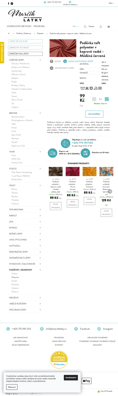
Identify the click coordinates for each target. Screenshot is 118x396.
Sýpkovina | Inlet (18, 145)
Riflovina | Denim (19, 74)
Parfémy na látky (19, 53)
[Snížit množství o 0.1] (92, 99)
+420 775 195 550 (53, 3)
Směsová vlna (17, 162)
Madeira (15, 78)
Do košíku (93, 114)
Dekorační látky (18, 252)
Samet (14, 96)
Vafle (14, 124)
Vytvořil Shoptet (105, 391)
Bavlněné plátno (18, 116)
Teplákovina (16, 209)
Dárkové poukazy (19, 47)
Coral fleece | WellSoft (21, 176)
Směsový (15, 203)
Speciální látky (17, 310)
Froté (14, 131)
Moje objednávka (19, 345)
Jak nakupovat (19, 337)
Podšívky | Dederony (20, 270)
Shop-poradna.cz (24, 393)
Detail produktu (55, 206)
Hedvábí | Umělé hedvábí (22, 89)
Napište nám (20, 341)
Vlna (12, 151)
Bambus (15, 196)
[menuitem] (19, 26)
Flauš (14, 155)
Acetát (14, 280)
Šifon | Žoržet (17, 99)
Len (11, 221)
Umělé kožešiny (17, 303)
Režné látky (15, 233)
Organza (15, 107)
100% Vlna (16, 159)
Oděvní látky (16, 60)
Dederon (15, 291)
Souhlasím (71, 377)
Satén (14, 92)
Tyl (13, 103)
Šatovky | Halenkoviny (21, 63)
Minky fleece (17, 179)
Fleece (13, 168)
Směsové (15, 288)
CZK (109, 3)
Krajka (14, 81)
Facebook (84, 329)
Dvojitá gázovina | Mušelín (22, 120)
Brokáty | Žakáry (18, 85)
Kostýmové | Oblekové (21, 67)
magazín (96, 345)
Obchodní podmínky (96, 337)
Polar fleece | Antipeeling (22, 172)
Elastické (15, 284)
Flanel (14, 127)
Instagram (107, 329)
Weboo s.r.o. (38, 393)
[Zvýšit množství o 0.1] (105, 99)
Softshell (14, 246)
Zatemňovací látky (19, 258)
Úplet (12, 185)
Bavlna (13, 113)
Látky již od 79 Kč (18, 41)
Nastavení (12, 387)
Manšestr (15, 138)
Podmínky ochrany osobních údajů (97, 341)
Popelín (15, 142)
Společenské (17, 71)
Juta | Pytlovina (18, 239)
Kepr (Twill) (16, 135)
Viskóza (15, 192)
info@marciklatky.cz (69, 4)
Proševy (14, 297)
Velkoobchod (58, 341)
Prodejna (58, 337)
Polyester (15, 200)
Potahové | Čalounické (22, 264)
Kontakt (58, 345)
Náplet (13, 215)
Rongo (13, 227)
